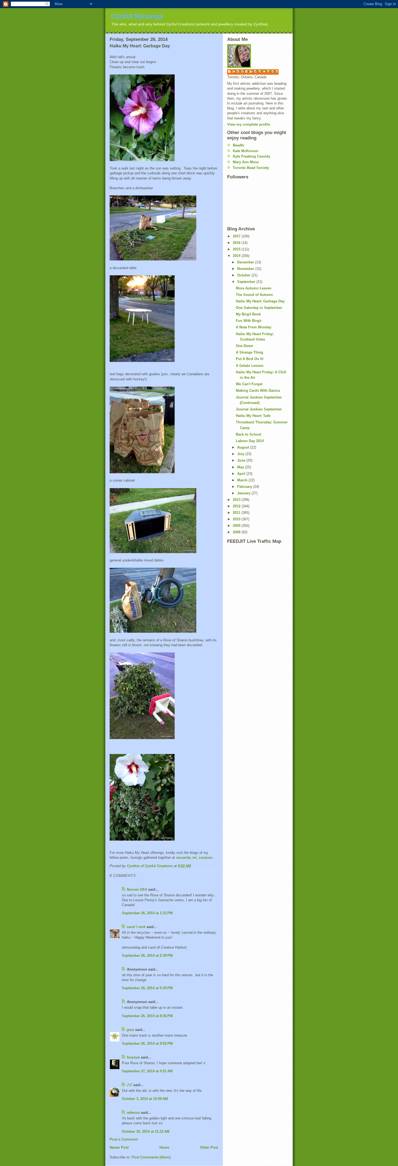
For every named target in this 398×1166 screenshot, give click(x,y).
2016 (237, 243)
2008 (237, 532)
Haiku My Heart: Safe (253, 416)
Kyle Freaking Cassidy (251, 156)
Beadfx (238, 145)
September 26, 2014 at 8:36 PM (147, 1016)
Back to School (248, 434)
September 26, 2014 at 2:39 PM (147, 955)
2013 (237, 500)
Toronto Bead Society (251, 168)
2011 (237, 513)
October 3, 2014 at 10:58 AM (145, 1099)
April (241, 474)
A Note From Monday (253, 327)
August (243, 447)
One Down (244, 346)
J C (129, 1085)
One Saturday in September (259, 308)
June (241, 460)
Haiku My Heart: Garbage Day (260, 301)
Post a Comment (124, 1139)
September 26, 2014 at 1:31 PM (147, 913)
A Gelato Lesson (249, 366)
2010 (237, 519)
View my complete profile (248, 124)
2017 (237, 236)
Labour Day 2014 (250, 441)
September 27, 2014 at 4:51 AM (147, 1071)
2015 (237, 249)
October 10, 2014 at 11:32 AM (145, 1131)
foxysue (133, 1057)
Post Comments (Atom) (151, 1157)
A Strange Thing (249, 352)
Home (164, 1147)
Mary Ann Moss (246, 162)
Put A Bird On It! (249, 359)
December (246, 262)
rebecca (133, 1113)
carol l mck (136, 927)
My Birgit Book (248, 314)
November (246, 269)
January (244, 493)
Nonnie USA (137, 889)
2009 (237, 526)
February (245, 487)
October (244, 275)
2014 (237, 256)
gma (130, 1030)
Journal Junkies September (259, 409)
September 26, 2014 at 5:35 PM (147, 988)
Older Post (209, 1147)
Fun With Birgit (248, 321)
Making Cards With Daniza (258, 390)
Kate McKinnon (245, 151)
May (241, 467)
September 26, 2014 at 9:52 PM (147, 1043)
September (246, 282)
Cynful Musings (137, 16)
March (243, 480)
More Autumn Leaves (253, 288)
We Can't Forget (249, 384)
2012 (237, 506)
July (241, 454)
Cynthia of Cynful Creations (256, 72)
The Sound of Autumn (254, 295)
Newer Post (119, 1147)
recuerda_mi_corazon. (194, 857)
